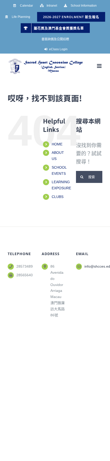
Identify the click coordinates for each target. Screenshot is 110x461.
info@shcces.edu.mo (93, 266)
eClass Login (58, 49)
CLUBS (57, 197)
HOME (57, 144)
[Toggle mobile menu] (99, 66)
